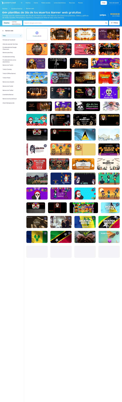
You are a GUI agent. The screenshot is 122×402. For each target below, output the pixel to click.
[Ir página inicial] (8, 3)
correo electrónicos (16, 23)
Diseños (6, 23)
